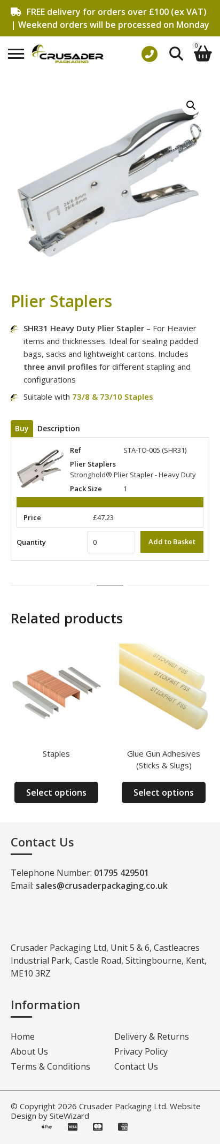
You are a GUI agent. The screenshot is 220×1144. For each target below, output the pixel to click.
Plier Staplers (93, 464)
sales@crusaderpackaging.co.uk (102, 885)
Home (23, 1036)
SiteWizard (69, 1115)
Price (32, 517)
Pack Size (86, 488)
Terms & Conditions (50, 1066)
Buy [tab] (22, 428)
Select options (56, 792)
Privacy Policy (141, 1051)
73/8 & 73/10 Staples (112, 396)
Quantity (31, 542)
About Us (29, 1051)
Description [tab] (58, 428)
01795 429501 (121, 873)
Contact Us (136, 1066)
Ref (75, 450)
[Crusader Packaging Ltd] (68, 53)
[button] (191, 105)
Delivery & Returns (151, 1036)
